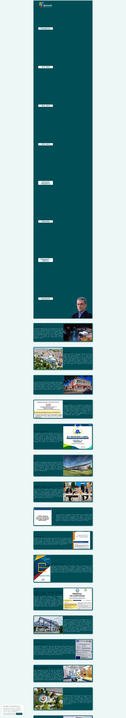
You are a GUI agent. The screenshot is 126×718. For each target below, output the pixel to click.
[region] (13, 710)
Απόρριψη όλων (12, 713)
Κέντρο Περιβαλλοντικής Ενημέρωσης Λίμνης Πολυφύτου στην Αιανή (48, 667)
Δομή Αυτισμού (38, 380)
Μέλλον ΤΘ (66, 403)
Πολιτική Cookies (14, 711)
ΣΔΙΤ (35, 460)
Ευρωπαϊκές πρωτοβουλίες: (42, 431)
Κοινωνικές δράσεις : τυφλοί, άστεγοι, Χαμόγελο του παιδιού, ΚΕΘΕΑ (48, 486)
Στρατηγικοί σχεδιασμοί (58, 564)
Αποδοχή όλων (19, 713)
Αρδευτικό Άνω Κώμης (40, 644)
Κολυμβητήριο (67, 618)
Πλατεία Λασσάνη (68, 693)
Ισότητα (58, 512)
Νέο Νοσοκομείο (38, 536)
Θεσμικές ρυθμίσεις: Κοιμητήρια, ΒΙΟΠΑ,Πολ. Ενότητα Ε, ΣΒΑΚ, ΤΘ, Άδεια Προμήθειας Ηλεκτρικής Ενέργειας (48, 593)
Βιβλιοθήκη (66, 352)
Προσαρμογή (6, 713)
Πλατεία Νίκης (38, 326)
